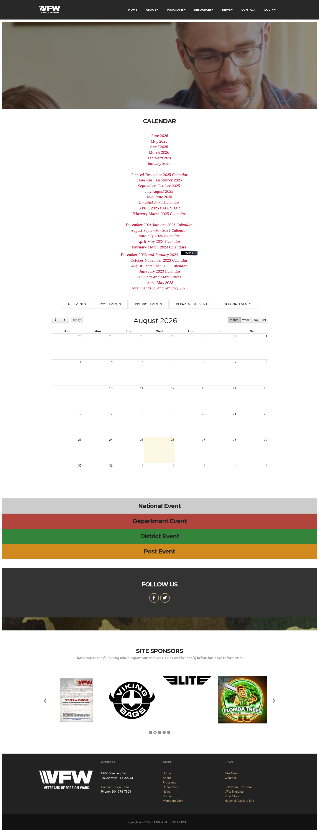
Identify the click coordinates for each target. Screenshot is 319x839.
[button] (45, 700)
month (234, 320)
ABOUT (151, 9)
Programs (169, 782)
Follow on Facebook (238, 787)
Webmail (231, 778)
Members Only (173, 800)
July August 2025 (159, 191)
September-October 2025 (159, 185)
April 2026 (159, 146)
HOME (132, 9)
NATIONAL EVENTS (237, 304)
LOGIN (269, 9)
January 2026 (159, 163)
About (167, 778)
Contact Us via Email (115, 787)
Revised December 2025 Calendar (159, 174)
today (77, 320)
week (246, 320)
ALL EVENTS (77, 304)
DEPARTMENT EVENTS (192, 304)
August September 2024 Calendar (159, 230)
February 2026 (159, 158)
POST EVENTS (110, 304)
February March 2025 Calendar (159, 213)
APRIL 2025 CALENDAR (159, 208)
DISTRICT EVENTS (148, 304)
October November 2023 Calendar (159, 260)
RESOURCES (203, 9)
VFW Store (232, 796)
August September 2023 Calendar (159, 266)
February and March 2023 (159, 277)
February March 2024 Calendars (159, 247)
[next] (64, 320)
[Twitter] (165, 598)
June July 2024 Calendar (159, 235)
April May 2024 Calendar (160, 241)
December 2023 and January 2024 (150, 254)
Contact (168, 796)
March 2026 (159, 152)
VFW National (234, 791)
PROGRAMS (175, 9)
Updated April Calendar (160, 202)
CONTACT (248, 9)
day (255, 320)
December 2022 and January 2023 (158, 288)
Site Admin (232, 773)
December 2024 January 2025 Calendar (159, 224)
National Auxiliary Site (239, 800)
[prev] (55, 320)
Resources (170, 787)
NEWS (226, 9)
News (166, 791)
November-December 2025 (159, 180)
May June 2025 (159, 196)
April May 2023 (160, 282)
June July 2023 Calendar (160, 271)
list (264, 320)
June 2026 (159, 135)
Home (167, 773)
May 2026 (159, 141)
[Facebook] (154, 598)
